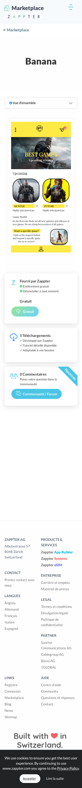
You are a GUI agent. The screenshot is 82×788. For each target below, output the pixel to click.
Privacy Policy (68, 768)
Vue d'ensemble (24, 103)
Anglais (10, 603)
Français (11, 616)
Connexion (12, 691)
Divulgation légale (54, 613)
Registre (11, 685)
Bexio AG (48, 661)
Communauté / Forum (40, 394)
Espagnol (11, 628)
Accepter (29, 778)
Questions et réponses (58, 698)
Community (49, 691)
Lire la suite (55, 778)
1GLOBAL (48, 667)
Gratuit (28, 311)
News (9, 710)
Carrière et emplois (55, 582)
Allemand (12, 609)
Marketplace (17, 29)
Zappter (57, 552)
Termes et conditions (56, 606)
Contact (47, 704)
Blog (8, 704)
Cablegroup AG (52, 654)
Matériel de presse (55, 589)
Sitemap (11, 717)
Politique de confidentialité (52, 622)
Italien (9, 622)
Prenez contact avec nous (20, 582)
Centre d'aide (51, 685)
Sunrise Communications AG (56, 645)
